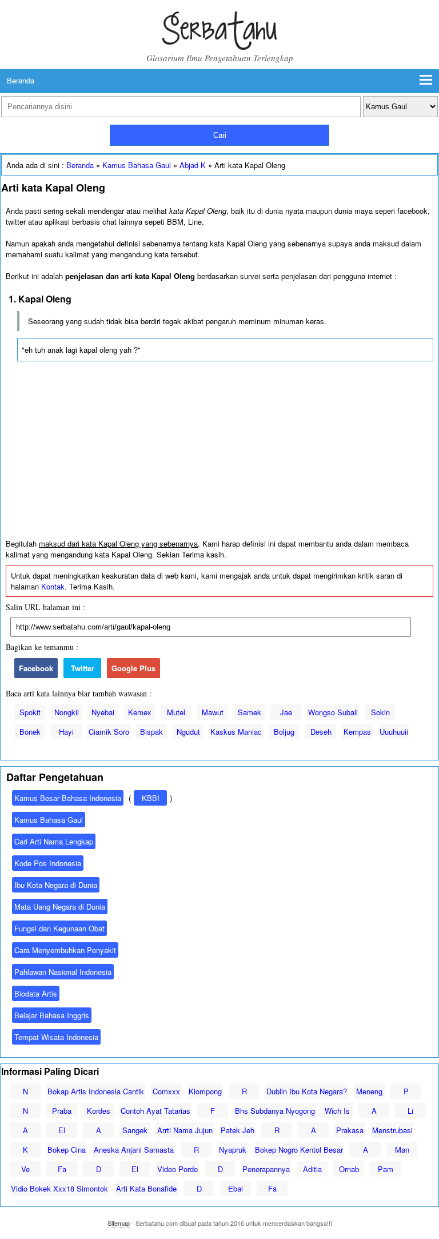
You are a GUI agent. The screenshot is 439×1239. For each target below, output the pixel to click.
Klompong (205, 1091)
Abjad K (192, 165)
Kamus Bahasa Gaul (136, 165)
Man (402, 1149)
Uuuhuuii (394, 731)
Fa (62, 1169)
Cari (219, 135)
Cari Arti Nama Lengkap (53, 841)
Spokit (30, 712)
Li (410, 1110)
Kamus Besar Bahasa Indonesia (67, 797)
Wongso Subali (333, 712)
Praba (61, 1110)
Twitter (82, 668)
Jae (286, 712)
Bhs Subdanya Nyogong (275, 1110)
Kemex (139, 712)
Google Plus (133, 668)
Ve (25, 1169)
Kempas (357, 731)
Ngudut (188, 731)
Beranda (20, 80)
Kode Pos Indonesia (47, 863)
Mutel (176, 712)
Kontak (53, 586)
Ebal (235, 1188)
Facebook (36, 668)
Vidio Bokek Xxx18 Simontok (59, 1188)
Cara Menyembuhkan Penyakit (65, 950)
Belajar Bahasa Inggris (51, 1015)
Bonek (30, 731)
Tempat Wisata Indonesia (56, 1036)
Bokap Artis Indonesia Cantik (95, 1091)
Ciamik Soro (109, 731)
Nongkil (66, 712)
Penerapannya (266, 1169)
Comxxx (166, 1091)
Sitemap (118, 1223)
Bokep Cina (66, 1149)
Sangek (134, 1130)
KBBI (150, 797)
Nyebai (102, 712)
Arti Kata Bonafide (146, 1188)
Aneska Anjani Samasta (134, 1149)
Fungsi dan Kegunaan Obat (59, 928)
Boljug (284, 731)
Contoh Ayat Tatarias (155, 1110)
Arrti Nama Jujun (185, 1130)
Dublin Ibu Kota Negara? (306, 1091)
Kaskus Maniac (236, 731)
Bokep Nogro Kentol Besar (299, 1149)
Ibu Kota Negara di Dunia (55, 884)
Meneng (369, 1091)
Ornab (349, 1169)
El (61, 1130)
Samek (249, 712)
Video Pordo (177, 1169)
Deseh (321, 731)
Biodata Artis (35, 993)
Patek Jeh (237, 1130)
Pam (385, 1169)
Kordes (98, 1110)
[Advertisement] (219, 453)
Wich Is (337, 1110)
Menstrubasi (392, 1130)
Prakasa (350, 1130)
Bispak (151, 731)
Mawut (213, 712)
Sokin (380, 712)
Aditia (312, 1169)
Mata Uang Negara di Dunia (59, 906)
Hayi (66, 731)
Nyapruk (232, 1149)
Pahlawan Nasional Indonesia (62, 971)
